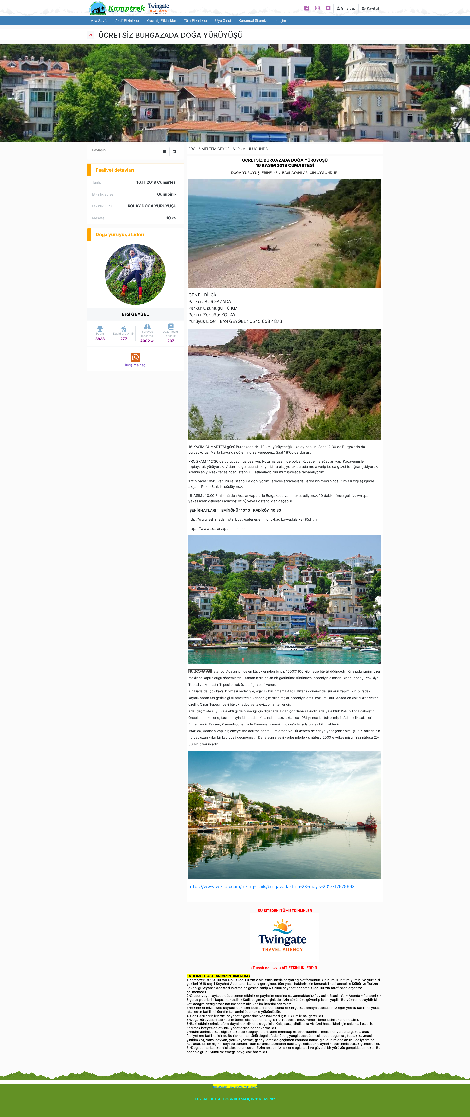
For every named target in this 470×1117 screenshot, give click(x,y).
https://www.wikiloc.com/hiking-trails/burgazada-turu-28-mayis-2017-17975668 (271, 886)
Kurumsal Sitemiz (253, 20)
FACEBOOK (236, 1087)
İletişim (280, 20)
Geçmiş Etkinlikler (161, 20)
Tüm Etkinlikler (195, 20)
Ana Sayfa (99, 20)
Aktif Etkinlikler (127, 20)
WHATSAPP (250, 1087)
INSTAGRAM (220, 1087)
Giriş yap (347, 8)
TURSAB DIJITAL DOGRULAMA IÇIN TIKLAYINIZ (235, 1099)
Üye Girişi (223, 20)
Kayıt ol (372, 8)
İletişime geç (135, 365)
